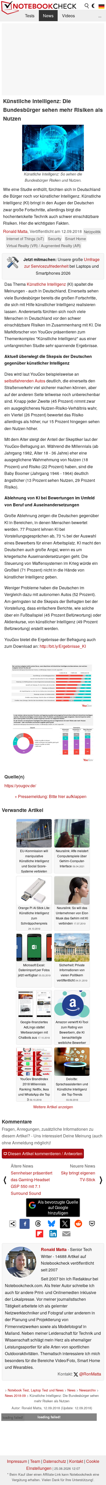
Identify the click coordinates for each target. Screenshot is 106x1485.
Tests (29, 16)
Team (35, 1461)
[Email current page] (66, 1234)
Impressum (17, 1461)
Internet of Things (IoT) (25, 238)
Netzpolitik (92, 231)
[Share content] (12, 1223)
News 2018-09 (15, 1395)
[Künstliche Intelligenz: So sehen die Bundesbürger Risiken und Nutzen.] (53, 148)
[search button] (87, 6)
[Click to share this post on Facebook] (24, 1224)
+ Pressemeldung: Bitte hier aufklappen (50, 796)
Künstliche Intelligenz (46, 284)
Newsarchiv (87, 1390)
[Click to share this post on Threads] (38, 1224)
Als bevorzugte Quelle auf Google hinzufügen (58, 1207)
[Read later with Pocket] (92, 1223)
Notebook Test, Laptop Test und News (36, 1390)
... (99, 16)
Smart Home (75, 238)
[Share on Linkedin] (53, 1234)
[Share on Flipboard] (39, 1234)
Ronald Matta (15, 231)
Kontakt (76, 1461)
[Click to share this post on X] (65, 1223)
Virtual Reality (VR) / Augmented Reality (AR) (43, 245)
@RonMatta (89, 1374)
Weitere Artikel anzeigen (53, 1106)
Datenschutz (54, 1461)
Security (54, 238)
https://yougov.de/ (20, 785)
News (48, 16)
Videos (68, 16)
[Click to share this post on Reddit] (78, 1223)
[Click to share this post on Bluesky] (51, 1224)
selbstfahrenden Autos (24, 381)
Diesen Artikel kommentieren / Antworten (44, 1153)
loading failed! (13, 1417)
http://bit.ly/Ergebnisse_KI (63, 646)
